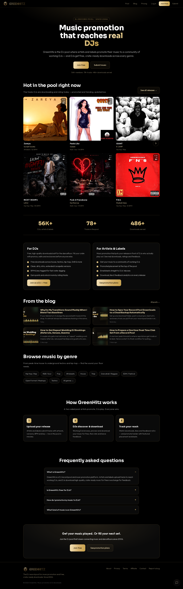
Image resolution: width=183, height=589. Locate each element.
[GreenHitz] (14, 3)
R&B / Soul (47, 374)
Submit (175, 3)
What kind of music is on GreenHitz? (64, 509)
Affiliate (134, 568)
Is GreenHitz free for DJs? (59, 490)
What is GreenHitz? (56, 472)
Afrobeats (70, 374)
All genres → (68, 380)
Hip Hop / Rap (31, 374)
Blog (135, 3)
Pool (127, 3)
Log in (153, 3)
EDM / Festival (129, 374)
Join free (164, 3)
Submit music (100, 65)
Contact (143, 568)
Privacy (117, 568)
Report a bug (154, 568)
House (83, 374)
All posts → (155, 302)
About (108, 568)
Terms (125, 568)
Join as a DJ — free (38, 282)
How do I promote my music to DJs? (63, 500)
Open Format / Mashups (36, 380)
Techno (55, 380)
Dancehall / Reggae (109, 374)
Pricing (144, 3)
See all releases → (149, 90)
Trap (93, 374)
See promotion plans (108, 282)
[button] (63, 137)
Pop (58, 374)
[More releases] (156, 143)
